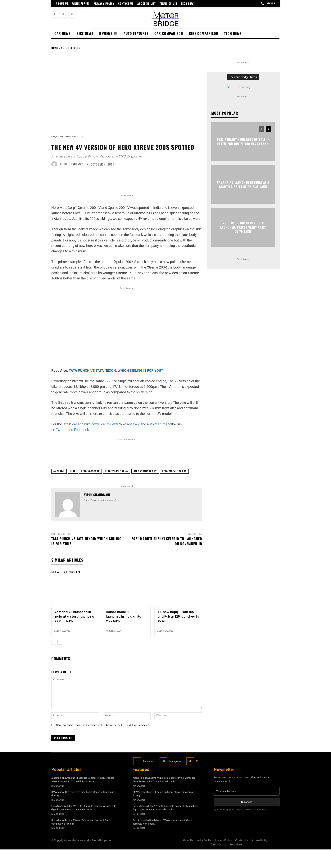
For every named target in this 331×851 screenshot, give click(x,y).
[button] (268, 3)
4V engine (59, 471)
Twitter (61, 430)
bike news (92, 424)
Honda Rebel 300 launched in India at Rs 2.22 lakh (123, 616)
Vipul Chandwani (72, 164)
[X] (72, 14)
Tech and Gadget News (243, 77)
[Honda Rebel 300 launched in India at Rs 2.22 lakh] (127, 592)
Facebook (148, 761)
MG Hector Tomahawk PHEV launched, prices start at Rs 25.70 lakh (243, 227)
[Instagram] (163, 761)
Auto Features (70, 48)
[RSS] (63, 14)
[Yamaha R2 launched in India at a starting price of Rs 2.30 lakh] (75, 592)
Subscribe (246, 802)
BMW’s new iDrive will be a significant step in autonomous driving (82, 793)
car (74, 424)
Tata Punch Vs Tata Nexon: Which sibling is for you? (86, 541)
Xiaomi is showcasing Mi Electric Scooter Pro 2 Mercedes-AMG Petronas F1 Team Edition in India (83, 779)
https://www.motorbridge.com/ (100, 500)
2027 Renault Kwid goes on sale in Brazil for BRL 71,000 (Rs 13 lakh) (243, 141)
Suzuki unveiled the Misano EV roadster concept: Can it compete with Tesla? (81, 821)
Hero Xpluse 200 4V (116, 471)
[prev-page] (53, 642)
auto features (156, 424)
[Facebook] (54, 14)
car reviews (109, 424)
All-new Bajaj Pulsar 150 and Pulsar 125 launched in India (178, 616)
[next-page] (59, 642)
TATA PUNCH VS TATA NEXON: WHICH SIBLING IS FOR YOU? (116, 370)
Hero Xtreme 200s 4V (174, 471)
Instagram (175, 761)
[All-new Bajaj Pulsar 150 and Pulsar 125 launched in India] (178, 592)
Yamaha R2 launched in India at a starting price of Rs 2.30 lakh (75, 616)
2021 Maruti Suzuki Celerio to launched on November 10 (166, 541)
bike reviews (129, 424)
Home (54, 48)
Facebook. (81, 430)
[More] (252, 456)
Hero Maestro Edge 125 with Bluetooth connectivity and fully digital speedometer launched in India (83, 807)
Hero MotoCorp (90, 471)
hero (73, 471)
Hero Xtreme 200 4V (145, 471)
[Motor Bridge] (165, 19)
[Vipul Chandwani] (55, 164)
